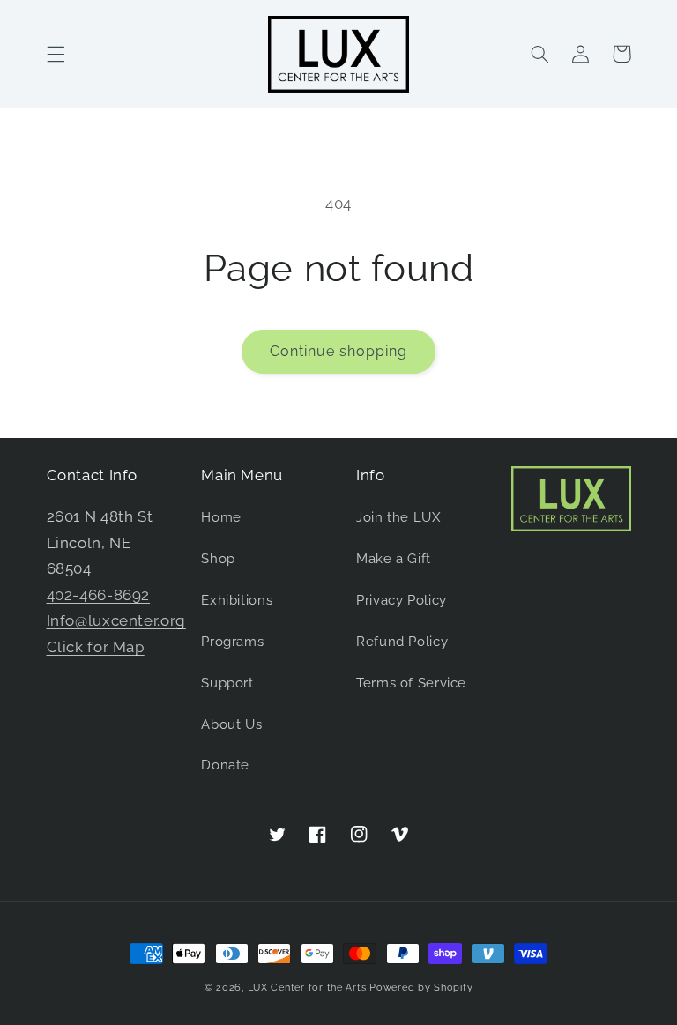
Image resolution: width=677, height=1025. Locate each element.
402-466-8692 (99, 595)
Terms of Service (411, 682)
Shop (218, 558)
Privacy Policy (401, 599)
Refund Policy (402, 641)
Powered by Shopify (420, 987)
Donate (225, 764)
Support (227, 682)
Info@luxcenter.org (116, 620)
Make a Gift (393, 558)
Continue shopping (339, 351)
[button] (55, 53)
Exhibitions (236, 599)
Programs (232, 641)
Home (221, 516)
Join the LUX (398, 516)
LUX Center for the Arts (307, 987)
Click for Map (96, 647)
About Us (231, 724)
